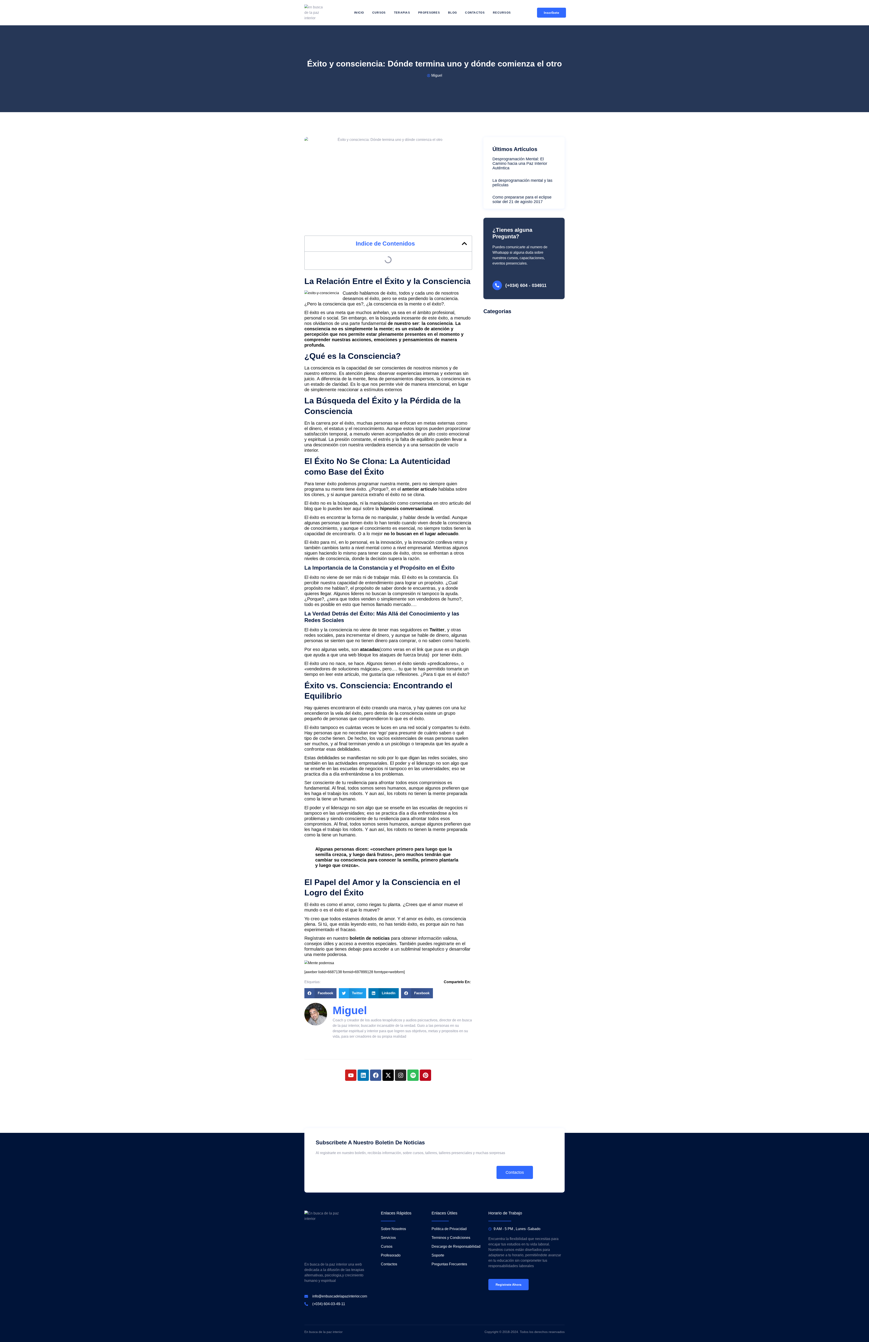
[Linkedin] (363, 1075)
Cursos (379, 12)
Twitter (436, 629)
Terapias (402, 12)
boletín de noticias (370, 938)
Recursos (502, 12)
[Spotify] (413, 1075)
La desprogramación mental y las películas (522, 182)
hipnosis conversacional (406, 508)
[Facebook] (375, 1075)
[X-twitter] (388, 1075)
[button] (464, 243)
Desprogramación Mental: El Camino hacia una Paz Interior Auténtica (519, 163)
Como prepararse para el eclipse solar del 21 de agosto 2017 (521, 199)
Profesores (429, 12)
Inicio (359, 12)
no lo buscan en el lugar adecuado (421, 533)
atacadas (369, 649)
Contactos (475, 12)
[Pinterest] (425, 1075)
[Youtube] (350, 1075)
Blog (452, 12)
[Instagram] (400, 1075)
